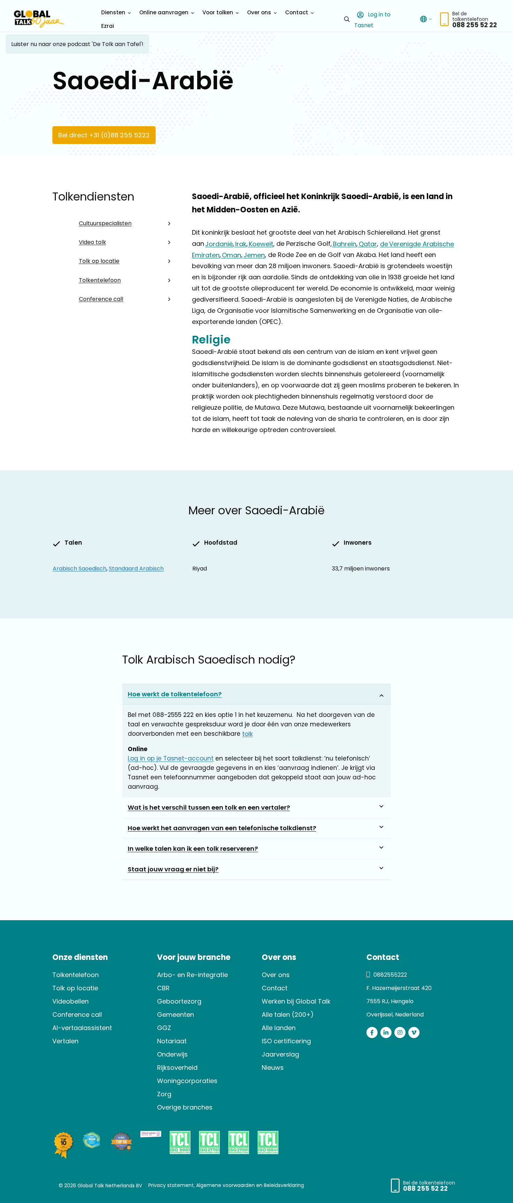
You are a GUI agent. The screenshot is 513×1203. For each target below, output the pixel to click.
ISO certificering (286, 1041)
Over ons (259, 12)
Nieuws (273, 1067)
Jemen (254, 254)
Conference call (101, 299)
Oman (231, 254)
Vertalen (65, 1041)
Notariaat (172, 1041)
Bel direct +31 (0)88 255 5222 (104, 135)
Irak (240, 243)
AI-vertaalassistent (82, 1027)
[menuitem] (115, 12)
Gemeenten (175, 1014)
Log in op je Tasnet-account (171, 758)
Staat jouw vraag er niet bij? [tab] (173, 869)
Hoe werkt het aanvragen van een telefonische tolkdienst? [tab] (222, 828)
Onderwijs (172, 1054)
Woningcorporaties (187, 1080)
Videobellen (70, 1001)
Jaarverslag (280, 1054)
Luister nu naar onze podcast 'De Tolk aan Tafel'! (77, 44)
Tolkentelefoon (100, 280)
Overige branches (185, 1107)
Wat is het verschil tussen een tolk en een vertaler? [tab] (209, 807)
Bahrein (344, 243)
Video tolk (92, 242)
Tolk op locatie (99, 261)
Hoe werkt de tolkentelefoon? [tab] (175, 694)
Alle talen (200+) (288, 1014)
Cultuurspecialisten (105, 223)
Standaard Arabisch (136, 569)
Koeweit (260, 243)
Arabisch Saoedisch (79, 569)
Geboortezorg (179, 1001)
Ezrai (107, 26)
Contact (296, 12)
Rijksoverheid (177, 1067)
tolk (247, 734)
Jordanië (219, 243)
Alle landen (279, 1027)
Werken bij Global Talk (296, 1001)
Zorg (164, 1094)
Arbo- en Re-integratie (192, 974)
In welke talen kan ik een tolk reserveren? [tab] (193, 848)
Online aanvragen (163, 12)
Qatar (367, 243)
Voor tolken (217, 12)
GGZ (164, 1027)
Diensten (113, 12)
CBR (163, 988)
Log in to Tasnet (372, 19)
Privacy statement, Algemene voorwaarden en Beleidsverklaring (226, 1185)
